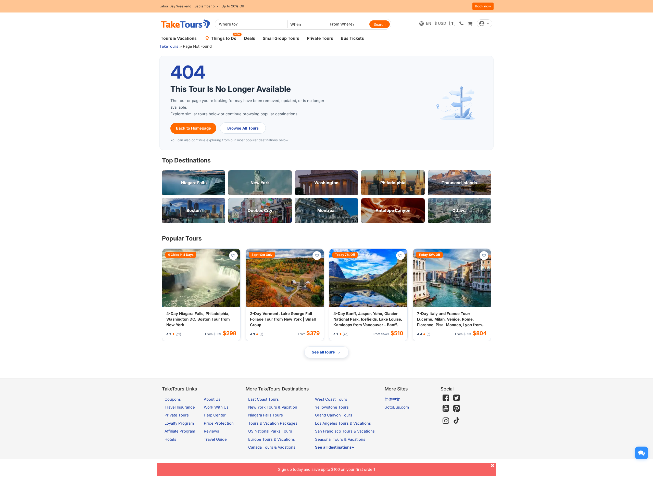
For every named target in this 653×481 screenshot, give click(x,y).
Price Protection (219, 423)
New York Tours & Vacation (272, 407)
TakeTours (168, 46)
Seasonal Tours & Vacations (340, 439)
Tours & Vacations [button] (179, 38)
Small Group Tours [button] (281, 38)
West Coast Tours (331, 399)
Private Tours (320, 38)
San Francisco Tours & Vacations (345, 431)
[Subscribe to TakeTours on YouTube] (446, 408)
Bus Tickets (352, 38)
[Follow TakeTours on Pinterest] (456, 408)
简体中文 (392, 399)
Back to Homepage (193, 128)
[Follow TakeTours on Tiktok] (456, 420)
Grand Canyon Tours (333, 415)
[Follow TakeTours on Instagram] (446, 420)
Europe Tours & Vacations (271, 439)
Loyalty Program (179, 423)
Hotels (170, 439)
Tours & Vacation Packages (272, 423)
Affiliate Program (180, 431)
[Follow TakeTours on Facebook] (446, 398)
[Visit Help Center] (452, 23)
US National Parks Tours (270, 431)
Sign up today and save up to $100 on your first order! (326, 469)
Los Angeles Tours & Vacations (343, 423)
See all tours (324, 352)
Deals (249, 38)
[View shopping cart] (469, 23)
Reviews (211, 431)
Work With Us (216, 407)
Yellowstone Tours (332, 407)
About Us (212, 399)
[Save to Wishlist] (233, 255)
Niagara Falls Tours (265, 415)
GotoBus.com (396, 407)
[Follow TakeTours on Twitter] (456, 398)
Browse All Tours (243, 128)
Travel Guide (215, 439)
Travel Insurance (180, 407)
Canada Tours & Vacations (271, 447)
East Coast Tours (263, 399)
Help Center (215, 415)
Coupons (173, 399)
